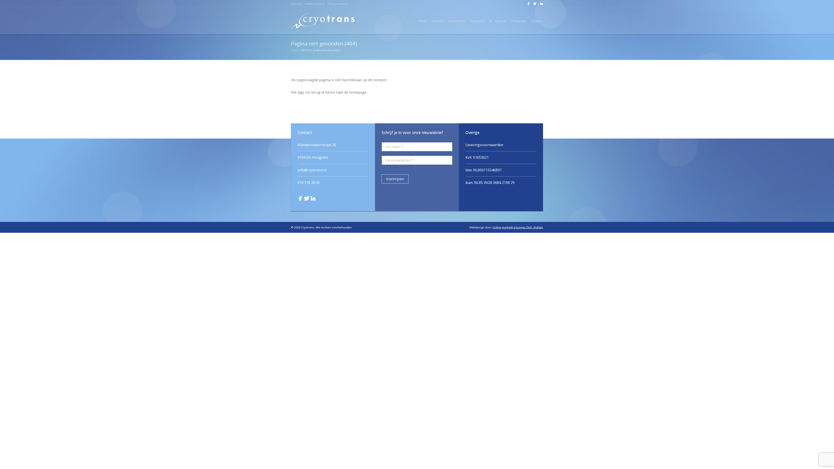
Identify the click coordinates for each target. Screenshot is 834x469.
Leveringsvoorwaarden (484, 144)
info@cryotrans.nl (314, 4)
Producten (518, 21)
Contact (536, 21)
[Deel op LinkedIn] (540, 5)
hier (301, 92)
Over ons (296, 4)
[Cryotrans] (322, 21)
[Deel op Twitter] (534, 5)
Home (422, 21)
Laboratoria (456, 21)
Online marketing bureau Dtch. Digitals (518, 227)
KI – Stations (498, 21)
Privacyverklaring (338, 4)
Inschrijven (395, 179)
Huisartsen (477, 21)
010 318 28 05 (309, 182)
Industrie (438, 21)
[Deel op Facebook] (527, 5)
